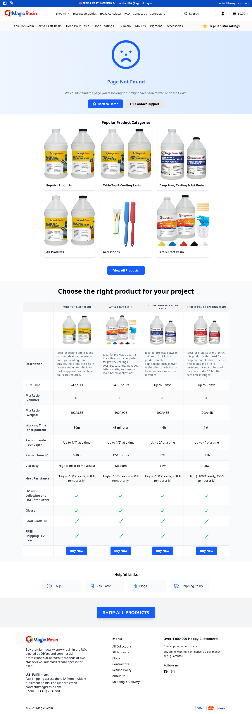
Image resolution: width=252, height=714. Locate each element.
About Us (118, 676)
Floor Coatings (104, 26)
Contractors (157, 13)
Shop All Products (126, 612)
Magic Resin (44, 708)
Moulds (140, 26)
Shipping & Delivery (126, 682)
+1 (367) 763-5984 (48, 691)
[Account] (223, 13)
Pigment (156, 26)
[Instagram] (173, 671)
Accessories (174, 26)
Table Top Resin (23, 26)
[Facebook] (165, 671)
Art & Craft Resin (50, 26)
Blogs (116, 658)
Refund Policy (121, 670)
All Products (120, 652)
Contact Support (147, 104)
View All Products (126, 270)
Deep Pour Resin (77, 26)
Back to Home (108, 104)
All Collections (122, 646)
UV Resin (124, 26)
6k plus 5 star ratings (224, 26)
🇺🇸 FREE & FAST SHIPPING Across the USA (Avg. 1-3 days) (115, 3)
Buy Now (76, 551)
